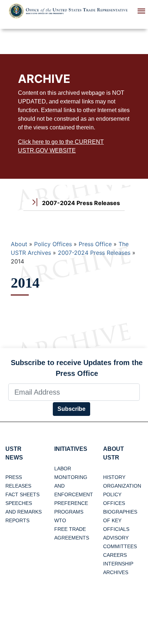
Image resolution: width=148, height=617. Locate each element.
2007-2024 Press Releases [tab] (80, 203)
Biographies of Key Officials (120, 520)
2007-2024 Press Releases (94, 252)
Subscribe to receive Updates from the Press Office (77, 368)
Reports (17, 520)
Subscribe (71, 409)
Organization (122, 486)
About (19, 244)
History (114, 477)
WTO (60, 520)
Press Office (95, 244)
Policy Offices (53, 244)
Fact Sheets (22, 494)
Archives (115, 572)
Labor (62, 468)
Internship (118, 564)
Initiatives (70, 449)
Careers (115, 555)
